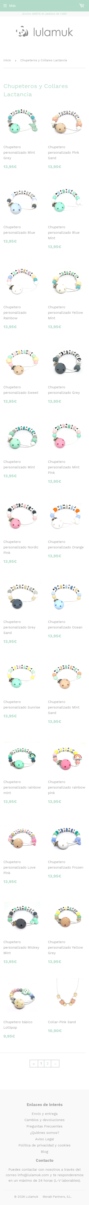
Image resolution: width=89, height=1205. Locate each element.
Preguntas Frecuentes (44, 1126)
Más (12, 6)
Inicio (7, 60)
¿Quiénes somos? (44, 1133)
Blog (44, 1152)
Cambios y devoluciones (44, 1120)
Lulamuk (32, 1196)
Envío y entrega (45, 1114)
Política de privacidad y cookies (44, 1145)
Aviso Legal (44, 1139)
